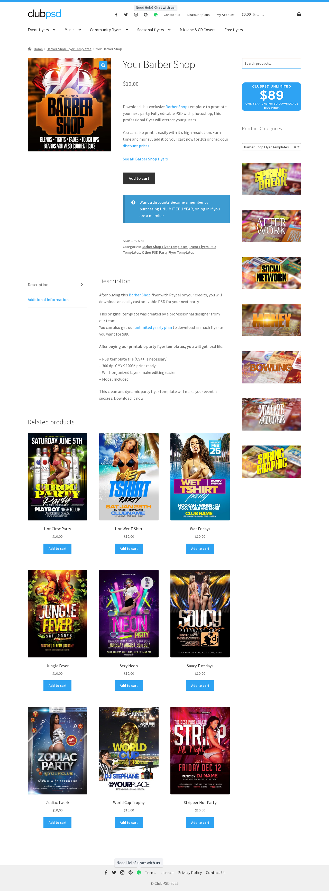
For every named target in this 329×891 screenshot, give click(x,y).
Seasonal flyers (150, 29)
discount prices (136, 145)
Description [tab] (38, 284)
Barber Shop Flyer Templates (69, 49)
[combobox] (271, 146)
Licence (166, 872)
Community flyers (106, 29)
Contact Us (215, 872)
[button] (103, 65)
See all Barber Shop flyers (145, 158)
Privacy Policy (190, 872)
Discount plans (198, 14)
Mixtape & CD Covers (197, 29)
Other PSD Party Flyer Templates (168, 252)
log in (204, 208)
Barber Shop (176, 106)
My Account (225, 14)
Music (69, 29)
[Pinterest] (146, 14)
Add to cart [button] (58, 548)
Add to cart (139, 178)
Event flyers (38, 29)
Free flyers (233, 29)
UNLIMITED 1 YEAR (176, 208)
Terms (150, 872)
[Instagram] (136, 14)
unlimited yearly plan (153, 327)
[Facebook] (116, 14)
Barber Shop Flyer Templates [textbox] (270, 147)
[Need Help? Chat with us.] (139, 872)
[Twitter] (126, 14)
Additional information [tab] (48, 299)
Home (38, 49)
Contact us (172, 14)
